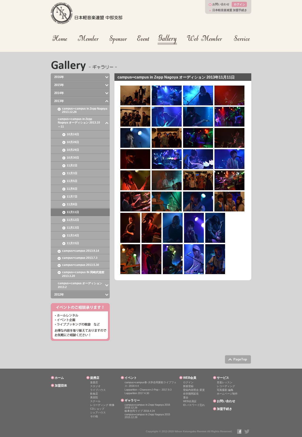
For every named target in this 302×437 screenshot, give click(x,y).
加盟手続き (224, 409)
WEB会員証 (190, 401)
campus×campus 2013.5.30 (80, 265)
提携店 (94, 377)
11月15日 (73, 243)
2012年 (59, 294)
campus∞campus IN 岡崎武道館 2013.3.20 (83, 274)
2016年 (59, 77)
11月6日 (72, 188)
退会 (185, 397)
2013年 (59, 101)
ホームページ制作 (227, 393)
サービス (223, 377)
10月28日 (73, 142)
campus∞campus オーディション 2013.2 (80, 285)
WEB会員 (189, 377)
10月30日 (73, 157)
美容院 (94, 397)
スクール (95, 401)
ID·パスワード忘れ (194, 405)
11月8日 (72, 204)
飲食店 (94, 393)
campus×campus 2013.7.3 (79, 258)
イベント (131, 377)
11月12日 (73, 220)
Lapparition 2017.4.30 (137, 393)
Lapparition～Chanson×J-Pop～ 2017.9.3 (148, 389)
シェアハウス (98, 412)
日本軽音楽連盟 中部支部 (87, 13)
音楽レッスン (224, 382)
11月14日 (73, 235)
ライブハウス (98, 389)
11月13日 (73, 227)
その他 (94, 416)
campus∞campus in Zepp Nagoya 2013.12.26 (84, 110)
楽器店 (94, 382)
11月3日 (72, 173)
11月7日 (72, 196)
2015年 (59, 85)
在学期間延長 (191, 393)
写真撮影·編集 (225, 389)
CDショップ (97, 408)
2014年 (59, 93)
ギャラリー (132, 400)
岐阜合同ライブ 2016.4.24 (140, 410)
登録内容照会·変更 (194, 389)
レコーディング (226, 386)
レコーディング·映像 (102, 405)
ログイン (188, 382)
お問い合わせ (220, 4)
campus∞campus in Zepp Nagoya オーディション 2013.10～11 (79, 122)
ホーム (59, 377)
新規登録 (188, 386)
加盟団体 (61, 385)
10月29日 (73, 150)
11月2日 (72, 165)
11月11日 (73, 212)
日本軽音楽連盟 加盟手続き (229, 10)
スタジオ (95, 386)
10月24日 (73, 134)
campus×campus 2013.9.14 (80, 250)
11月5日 (72, 181)
